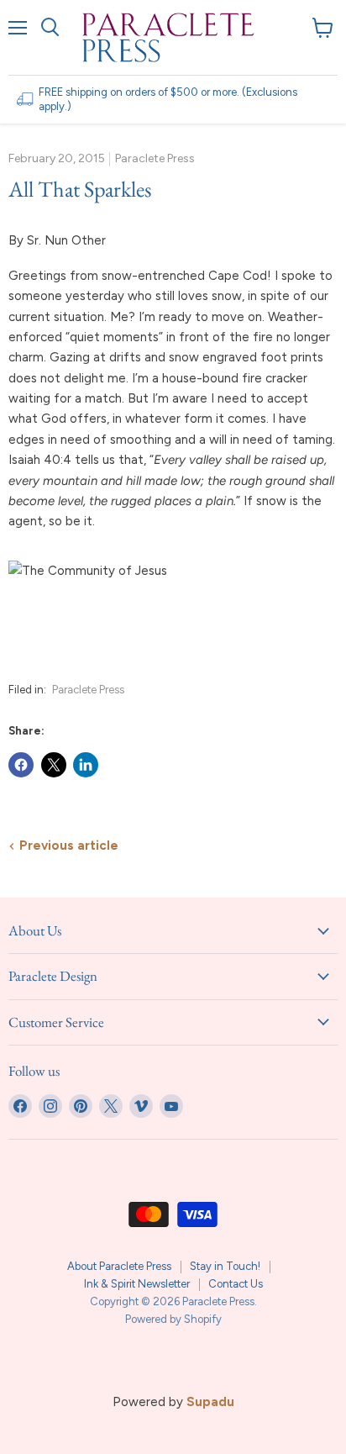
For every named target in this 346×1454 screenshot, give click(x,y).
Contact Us (235, 1284)
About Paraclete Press (119, 1266)
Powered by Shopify (173, 1319)
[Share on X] (53, 764)
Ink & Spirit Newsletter (137, 1284)
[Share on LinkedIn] (85, 764)
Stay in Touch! (225, 1266)
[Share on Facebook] (21, 764)
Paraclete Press (88, 689)
